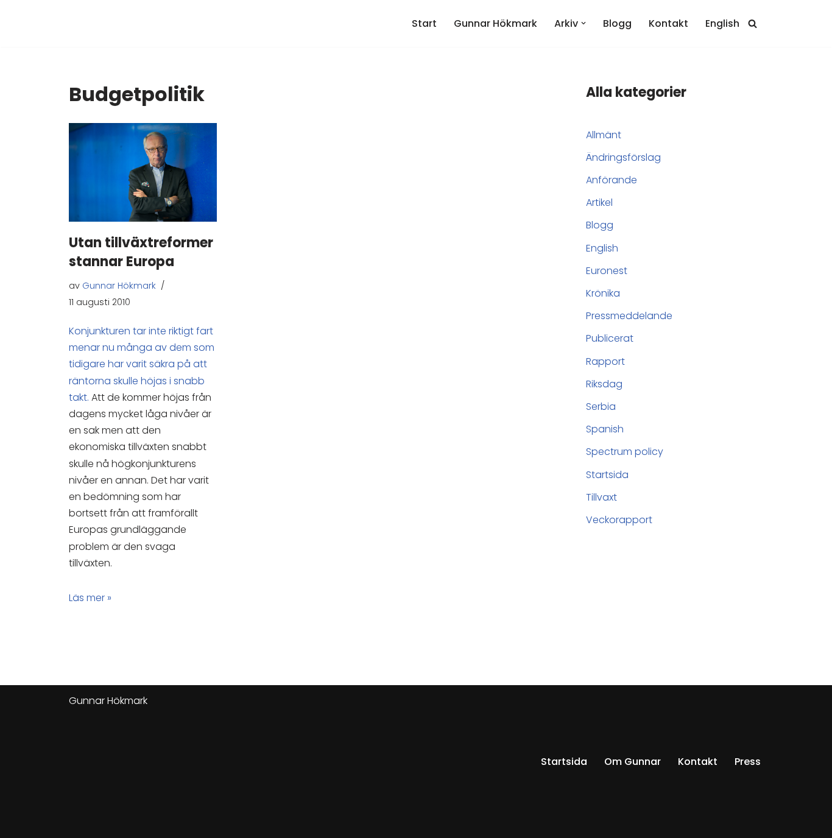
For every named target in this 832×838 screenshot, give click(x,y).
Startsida (607, 475)
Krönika (603, 293)
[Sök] (752, 23)
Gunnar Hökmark (495, 23)
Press (748, 762)
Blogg (617, 23)
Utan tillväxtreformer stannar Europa (141, 252)
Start (424, 23)
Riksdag (604, 384)
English (722, 23)
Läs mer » (90, 598)
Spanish (605, 429)
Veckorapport (619, 520)
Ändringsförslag (623, 157)
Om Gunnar (632, 762)
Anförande (611, 180)
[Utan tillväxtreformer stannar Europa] (143, 172)
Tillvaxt (601, 497)
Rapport (605, 361)
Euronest (606, 271)
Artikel (599, 202)
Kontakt (668, 23)
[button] (583, 23)
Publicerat (609, 338)
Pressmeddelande (629, 316)
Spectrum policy (624, 452)
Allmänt (603, 135)
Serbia (601, 407)
